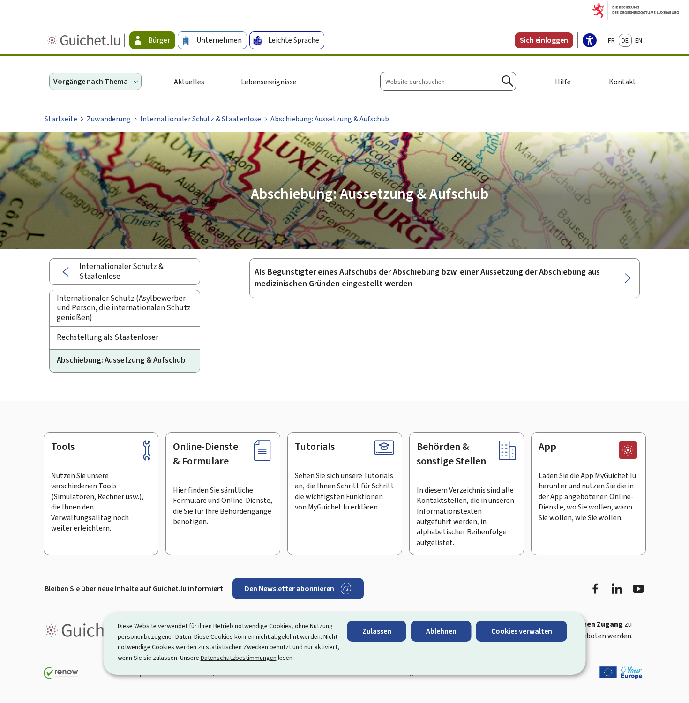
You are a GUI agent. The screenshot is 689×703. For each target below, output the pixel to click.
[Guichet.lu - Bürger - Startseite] (85, 40)
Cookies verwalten (521, 631)
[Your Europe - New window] (621, 672)
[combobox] (448, 81)
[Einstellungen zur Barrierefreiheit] (590, 41)
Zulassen (376, 631)
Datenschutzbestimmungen (239, 657)
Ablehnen (441, 631)
